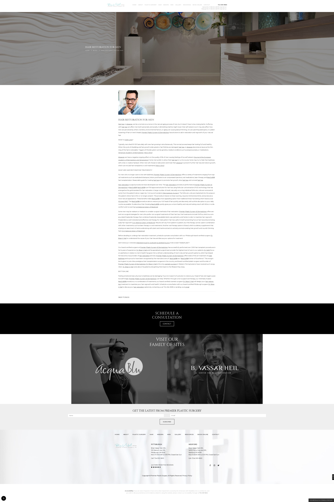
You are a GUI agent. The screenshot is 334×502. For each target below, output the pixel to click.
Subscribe (167, 422)
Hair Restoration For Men (112, 50)
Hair (160, 4)
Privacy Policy (187, 476)
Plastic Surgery (151, 4)
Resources (187, 4)
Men (171, 4)
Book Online (197, 4)
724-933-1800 (203, 493)
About (140, 4)
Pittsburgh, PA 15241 (158, 451)
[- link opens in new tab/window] (119, 369)
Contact (207, 4)
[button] (3, 498)
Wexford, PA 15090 (197, 451)
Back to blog (123, 297)
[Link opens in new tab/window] (210, 465)
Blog (95, 50)
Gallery (178, 4)
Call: (157, 458)
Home (134, 4)
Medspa (166, 4)
